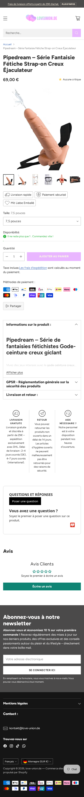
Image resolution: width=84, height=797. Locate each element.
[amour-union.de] (42, 18)
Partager (15, 306)
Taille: (14, 213)
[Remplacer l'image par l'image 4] (48, 179)
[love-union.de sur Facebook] (5, 747)
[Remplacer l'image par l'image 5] (61, 179)
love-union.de (33, 768)
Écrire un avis (42, 586)
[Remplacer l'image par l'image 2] (21, 179)
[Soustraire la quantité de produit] (6, 256)
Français (9, 761)
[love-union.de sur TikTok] (17, 747)
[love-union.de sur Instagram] (11, 747)
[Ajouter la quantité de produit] (20, 256)
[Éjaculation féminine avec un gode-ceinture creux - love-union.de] (42, 129)
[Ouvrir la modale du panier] (78, 18)
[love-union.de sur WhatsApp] (23, 747)
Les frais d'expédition (33, 268)
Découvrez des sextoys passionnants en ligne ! (42, 3)
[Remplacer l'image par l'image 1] (8, 179)
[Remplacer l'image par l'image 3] (35, 179)
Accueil (7, 44)
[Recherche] (76, 33)
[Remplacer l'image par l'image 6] (75, 179)
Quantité (9, 248)
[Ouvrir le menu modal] (5, 18)
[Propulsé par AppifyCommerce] (72, 525)
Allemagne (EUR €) (38, 761)
